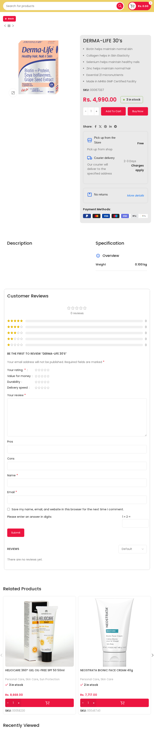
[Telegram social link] (115, 126)
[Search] (120, 6)
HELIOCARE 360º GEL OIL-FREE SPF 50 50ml (35, 670)
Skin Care (32, 679)
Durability (14, 382)
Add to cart (113, 111)
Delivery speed (17, 388)
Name (12, 475)
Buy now (137, 111)
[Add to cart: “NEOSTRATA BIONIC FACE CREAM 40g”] (114, 703)
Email (12, 492)
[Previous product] (5, 26)
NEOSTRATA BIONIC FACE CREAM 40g (106, 670)
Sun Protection (50, 679)
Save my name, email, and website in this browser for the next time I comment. (68, 509)
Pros (10, 442)
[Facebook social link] (95, 126)
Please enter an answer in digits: (29, 517)
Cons (10, 459)
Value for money (19, 376)
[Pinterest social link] (105, 126)
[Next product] (13, 26)
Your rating (16, 370)
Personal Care (14, 679)
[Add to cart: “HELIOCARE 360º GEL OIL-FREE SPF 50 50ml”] (39, 703)
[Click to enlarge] (13, 93)
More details (135, 195)
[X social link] (100, 126)
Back (11, 18)
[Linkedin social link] (110, 126)
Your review (16, 395)
